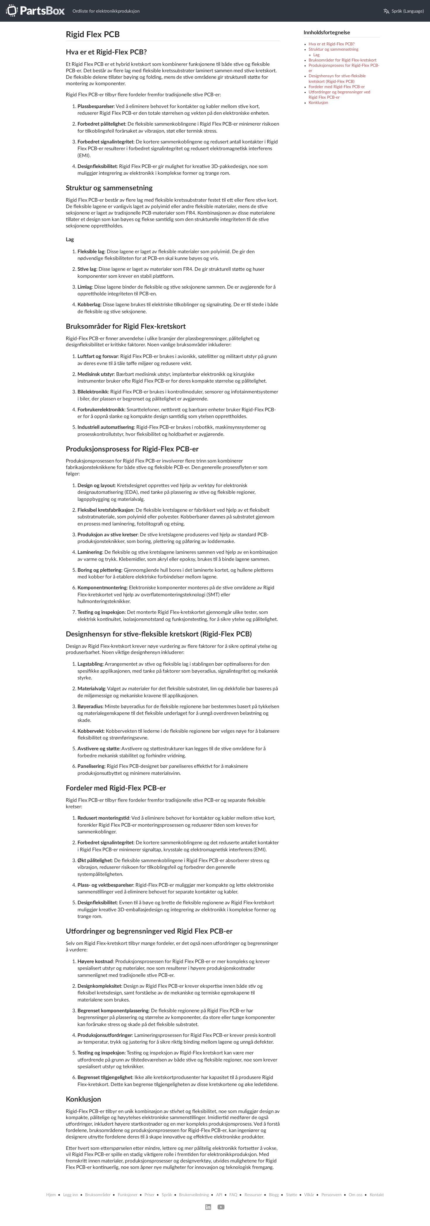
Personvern (331, 1195)
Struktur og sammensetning (333, 49)
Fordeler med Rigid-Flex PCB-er (337, 87)
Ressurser (253, 1195)
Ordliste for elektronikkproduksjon (106, 11)
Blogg (274, 1195)
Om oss (355, 1195)
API (219, 1195)
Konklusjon (318, 103)
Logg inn (70, 1195)
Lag (316, 55)
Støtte (291, 1195)
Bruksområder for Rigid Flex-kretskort (342, 60)
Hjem (51, 1195)
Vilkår (309, 1195)
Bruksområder (98, 1195)
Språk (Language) (408, 11)
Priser (149, 1195)
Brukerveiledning (194, 1195)
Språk (167, 1195)
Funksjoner (127, 1195)
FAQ (233, 1195)
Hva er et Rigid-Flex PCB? (332, 44)
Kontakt (377, 1195)
